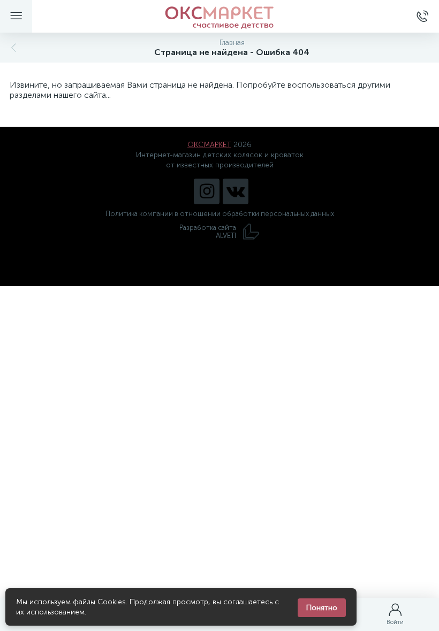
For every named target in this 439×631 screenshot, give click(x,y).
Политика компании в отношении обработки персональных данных (219, 214)
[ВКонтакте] (235, 191)
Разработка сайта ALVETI (207, 232)
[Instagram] (207, 191)
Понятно (321, 607)
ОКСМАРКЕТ (209, 144)
